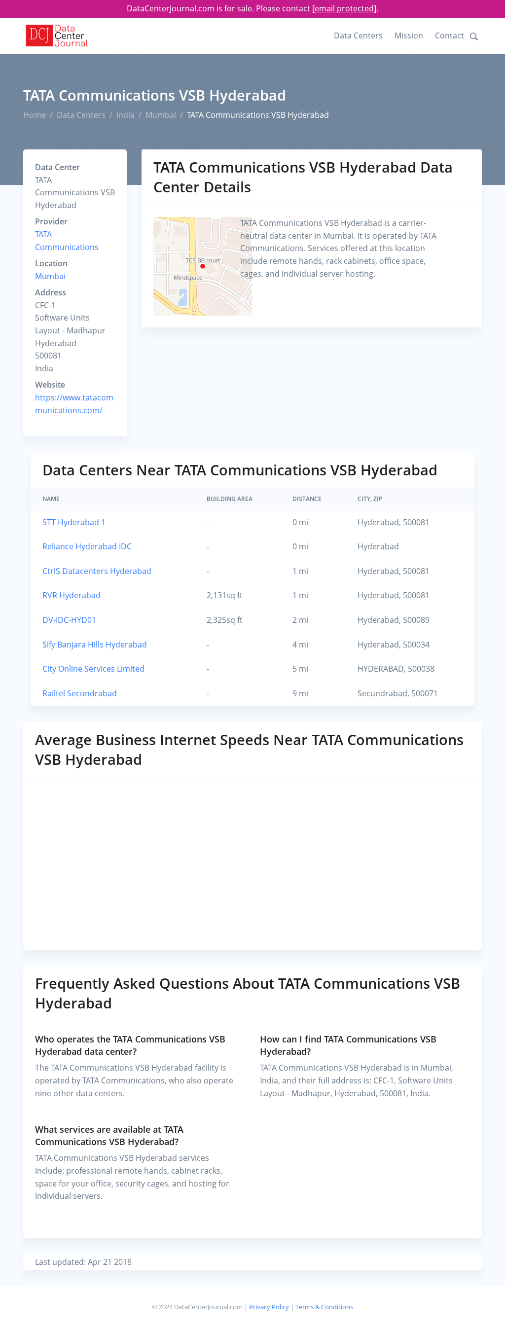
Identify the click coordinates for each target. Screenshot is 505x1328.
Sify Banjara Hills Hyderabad (94, 644)
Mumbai (160, 114)
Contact (449, 35)
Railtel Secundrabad (79, 693)
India (125, 114)
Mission (409, 35)
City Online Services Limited (93, 668)
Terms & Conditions (324, 1306)
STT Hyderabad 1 (74, 522)
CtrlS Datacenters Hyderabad (96, 571)
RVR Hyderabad (71, 595)
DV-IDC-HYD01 (69, 619)
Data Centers (358, 35)
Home (34, 114)
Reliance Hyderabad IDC (87, 546)
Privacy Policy (269, 1306)
